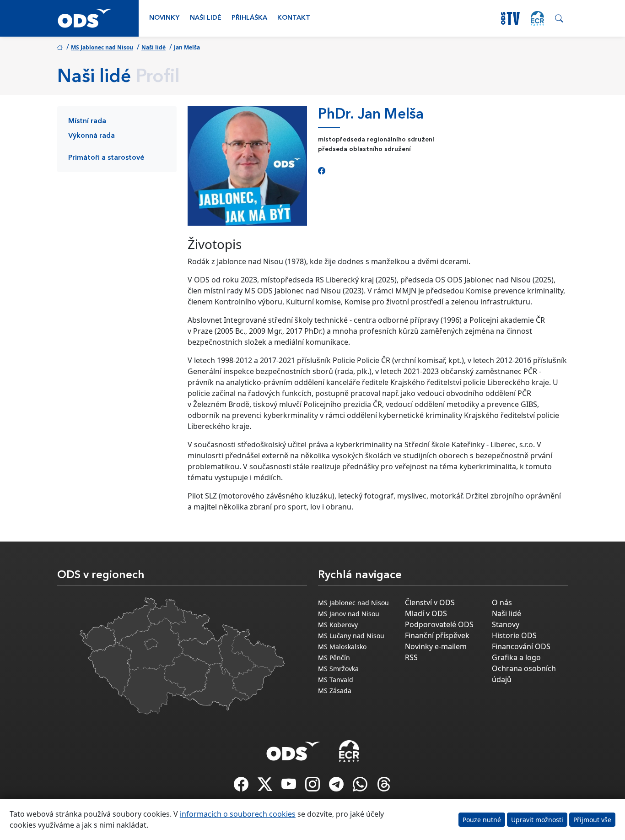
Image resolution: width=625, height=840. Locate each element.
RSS (411, 657)
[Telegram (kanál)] (337, 787)
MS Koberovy (338, 624)
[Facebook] (321, 170)
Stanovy (505, 624)
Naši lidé (205, 18)
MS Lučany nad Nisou (351, 635)
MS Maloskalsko (342, 646)
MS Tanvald (335, 679)
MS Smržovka (338, 668)
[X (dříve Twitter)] (266, 787)
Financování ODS (521, 646)
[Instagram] (313, 787)
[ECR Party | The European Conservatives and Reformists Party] (537, 18)
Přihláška (249, 18)
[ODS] (293, 748)
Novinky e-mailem (436, 646)
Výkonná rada (91, 136)
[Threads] (384, 787)
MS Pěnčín (334, 657)
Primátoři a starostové (106, 158)
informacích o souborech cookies (238, 814)
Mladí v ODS (426, 613)
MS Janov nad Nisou (348, 613)
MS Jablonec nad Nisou (102, 47)
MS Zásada (334, 690)
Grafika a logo (516, 657)
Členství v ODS (430, 602)
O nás (502, 602)
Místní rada (87, 121)
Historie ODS (514, 635)
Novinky (164, 18)
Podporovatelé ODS (439, 624)
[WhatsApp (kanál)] (361, 787)
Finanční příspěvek (437, 635)
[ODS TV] (289, 787)
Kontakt (293, 18)
